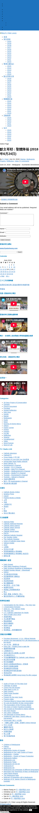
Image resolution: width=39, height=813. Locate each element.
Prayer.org (7, 695)
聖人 (5, 592)
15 (10, 269)
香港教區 (7, 628)
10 (14, 267)
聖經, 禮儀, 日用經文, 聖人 (13, 594)
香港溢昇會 (8, 673)
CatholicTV (8, 455)
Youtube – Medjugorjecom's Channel (17, 471)
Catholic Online (9, 529)
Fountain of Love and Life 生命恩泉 (16, 459)
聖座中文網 (8, 625)
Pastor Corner (9, 428)
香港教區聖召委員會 (11, 668)
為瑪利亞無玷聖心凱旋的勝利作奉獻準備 (14, 285)
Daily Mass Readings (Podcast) (15, 566)
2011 (9, 60)
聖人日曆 (7, 734)
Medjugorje (30, 159)
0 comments (24, 161)
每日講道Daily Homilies (12, 12)
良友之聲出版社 (9, 513)
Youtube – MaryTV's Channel (14, 469)
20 (5, 272)
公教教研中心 (8, 651)
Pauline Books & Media (12, 498)
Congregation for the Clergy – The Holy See (19, 605)
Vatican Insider (9, 543)
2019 (9, 43)
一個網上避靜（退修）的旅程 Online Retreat (20, 723)
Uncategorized (9, 439)
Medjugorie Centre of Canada (14, 750)
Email (2, 232)
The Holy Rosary (10, 711)
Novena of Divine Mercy (12, 424)
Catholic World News (11, 531)
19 (3, 272)
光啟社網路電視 (9, 479)
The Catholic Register (11, 539)
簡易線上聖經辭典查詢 (12, 590)
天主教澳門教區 (9, 619)
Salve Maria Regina (11, 773)
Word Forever (9, 443)
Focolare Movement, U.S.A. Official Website (19, 638)
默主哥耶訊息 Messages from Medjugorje (19, 18)
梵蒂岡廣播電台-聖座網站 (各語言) (16, 554)
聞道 (5, 511)
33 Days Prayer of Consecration (15, 403)
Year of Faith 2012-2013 (12, 615)
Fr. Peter (5, 159)
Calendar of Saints (10, 686)
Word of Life (8, 445)
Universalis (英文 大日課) (13, 720)
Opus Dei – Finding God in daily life (16, 646)
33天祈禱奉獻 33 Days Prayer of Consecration (20, 16)
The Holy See (9, 611)
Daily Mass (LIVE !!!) (11, 689)
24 (14, 272)
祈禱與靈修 (8, 731)
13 (5, 269)
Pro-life (6, 433)
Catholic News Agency (12, 526)
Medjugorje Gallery (10, 758)
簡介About (7, 9)
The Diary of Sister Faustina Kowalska (17, 707)
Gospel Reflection (10, 410)
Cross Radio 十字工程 (12, 457)
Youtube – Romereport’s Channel (16, 475)
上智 (5, 500)
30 (12, 274)
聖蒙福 (2, 289)
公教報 (6, 547)
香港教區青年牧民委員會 (13, 671)
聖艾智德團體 (8, 662)
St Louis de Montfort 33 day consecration (18, 703)
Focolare (7, 408)
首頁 (5, 37)
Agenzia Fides (9, 522)
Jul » (7, 276)
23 (12, 272)
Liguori (6, 496)
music (6, 420)
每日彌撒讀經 (8, 583)
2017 (9, 47)
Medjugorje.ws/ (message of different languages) (21, 770)
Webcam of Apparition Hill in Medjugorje (18, 777)
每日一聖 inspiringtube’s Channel (16, 481)
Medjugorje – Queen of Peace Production (19, 756)
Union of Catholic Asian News (14, 541)
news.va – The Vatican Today (14, 609)
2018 (9, 45)
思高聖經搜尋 (8, 581)
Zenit (5, 545)
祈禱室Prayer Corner (11, 14)
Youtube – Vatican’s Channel (14, 477)
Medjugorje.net (9, 768)
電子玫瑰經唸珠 (9, 736)
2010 (9, 62)
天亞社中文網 (8, 549)
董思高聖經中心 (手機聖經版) (14, 596)
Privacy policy (4, 812)
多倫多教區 (8, 617)
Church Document (10, 406)
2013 (9, 56)
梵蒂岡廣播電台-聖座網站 (13, 551)
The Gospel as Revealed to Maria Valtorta (19, 709)
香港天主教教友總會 (11, 666)
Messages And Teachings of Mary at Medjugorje (21, 772)
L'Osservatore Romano (12, 607)
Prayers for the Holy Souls (13, 697)
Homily (6, 414)
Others (6, 426)
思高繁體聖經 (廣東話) (12, 576)
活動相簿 (7, 115)
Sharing (6, 437)
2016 (9, 49)
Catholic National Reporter (13, 524)
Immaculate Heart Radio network (15, 461)
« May (2, 276)
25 (1, 274)
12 (3, 269)
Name (2, 229)
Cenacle (7, 404)
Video (17, 161)
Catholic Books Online (12, 492)
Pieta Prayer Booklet (11, 693)
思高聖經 (7, 579)
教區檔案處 (8, 621)
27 (5, 274)
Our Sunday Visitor (10, 537)
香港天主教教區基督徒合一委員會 (16, 664)
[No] (9, 812)
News (6, 422)
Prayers (3, 161)
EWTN (6, 533)
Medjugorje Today (10, 762)
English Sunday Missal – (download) (17, 570)
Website (3, 236)
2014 (9, 54)
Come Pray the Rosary (12, 688)
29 (10, 274)
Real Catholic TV (10, 463)
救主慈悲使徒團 (9, 660)
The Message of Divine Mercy (14, 714)
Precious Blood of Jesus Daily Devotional (18, 701)
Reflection (10, 161)
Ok (30, 810)
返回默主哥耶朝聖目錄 (9, 199)
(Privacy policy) (5, 804)
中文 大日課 (8, 725)
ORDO (6, 572)
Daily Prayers (8, 691)
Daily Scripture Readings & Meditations (18, 568)
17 (14, 269)
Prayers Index (9, 699)
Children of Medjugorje (12, 745)
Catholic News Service (12, 527)
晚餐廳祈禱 (8, 99)
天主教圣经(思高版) (11, 574)
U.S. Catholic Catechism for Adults (16, 613)
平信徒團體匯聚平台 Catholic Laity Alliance (19, 657)
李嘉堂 (6, 506)
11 (1, 269)
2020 (9, 41)
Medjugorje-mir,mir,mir (12, 764)
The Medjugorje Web (11, 775)
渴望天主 (10, 23)
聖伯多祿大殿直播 (10, 483)
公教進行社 (8, 504)
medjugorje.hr (9, 766)
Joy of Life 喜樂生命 (11, 644)
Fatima (6, 746)
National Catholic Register (13, 535)
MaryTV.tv (7, 748)
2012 (9, 58)
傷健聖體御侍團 (9, 649)
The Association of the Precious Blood (17, 705)
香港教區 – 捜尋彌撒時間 (13, 630)
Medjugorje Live (9, 760)
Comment (4, 213)
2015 (9, 52)
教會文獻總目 (8, 623)
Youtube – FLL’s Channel (13, 467)
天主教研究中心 (9, 655)
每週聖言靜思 (8, 587)
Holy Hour (7, 412)
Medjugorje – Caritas (11, 754)
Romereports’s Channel (12, 465)
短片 (5, 128)
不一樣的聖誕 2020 (23, 790)
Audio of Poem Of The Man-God (15, 684)
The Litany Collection (11, 713)
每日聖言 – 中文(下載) (12, 585)
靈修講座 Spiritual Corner (13, 27)
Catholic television (10, 453)
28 (8, 274)
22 (10, 272)
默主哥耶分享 (9, 76)
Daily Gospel (8, 564)
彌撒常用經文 (8, 727)
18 (1, 272)
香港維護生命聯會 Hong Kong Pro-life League (20, 675)
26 (3, 274)
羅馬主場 (7, 556)
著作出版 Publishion (11, 29)
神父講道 (7, 39)
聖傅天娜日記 (9, 64)
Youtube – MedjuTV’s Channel (15, 473)
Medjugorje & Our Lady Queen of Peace (18, 752)
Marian (23, 159)
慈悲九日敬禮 (8, 729)
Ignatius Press (9, 494)
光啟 (5, 502)
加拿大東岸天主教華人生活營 (14, 653)
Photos (6, 430)
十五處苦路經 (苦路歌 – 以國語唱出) (20, 25)
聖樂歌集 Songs (9, 20)
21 (8, 272)
